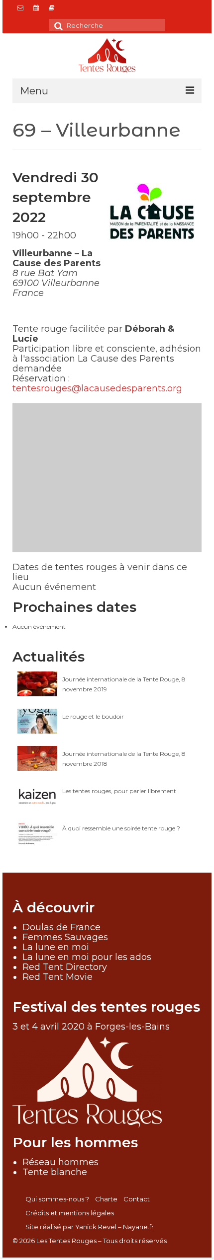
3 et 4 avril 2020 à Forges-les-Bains (91, 1026)
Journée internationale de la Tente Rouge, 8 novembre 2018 (124, 758)
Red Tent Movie (57, 976)
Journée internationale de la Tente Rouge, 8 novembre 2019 (124, 684)
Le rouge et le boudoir (93, 716)
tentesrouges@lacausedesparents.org (97, 388)
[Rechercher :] (107, 25)
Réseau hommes (60, 1162)
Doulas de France (61, 927)
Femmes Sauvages (65, 937)
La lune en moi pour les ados (86, 957)
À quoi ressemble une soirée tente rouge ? (121, 828)
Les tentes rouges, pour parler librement (119, 791)
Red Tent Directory (64, 967)
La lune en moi (55, 947)
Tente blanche (54, 1172)
